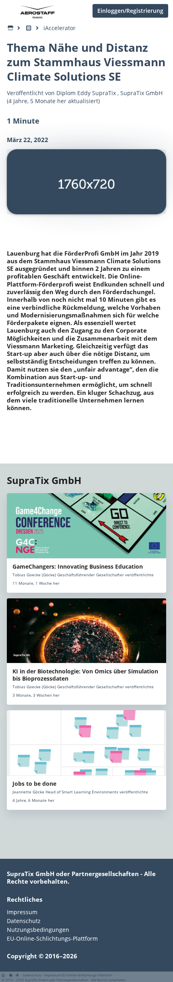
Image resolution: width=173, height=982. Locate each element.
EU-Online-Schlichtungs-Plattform (52, 938)
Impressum (22, 912)
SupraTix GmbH (141, 93)
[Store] (10, 28)
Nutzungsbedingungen (38, 929)
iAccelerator (59, 28)
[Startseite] (5, 975)
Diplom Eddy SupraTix (86, 93)
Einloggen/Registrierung (130, 10)
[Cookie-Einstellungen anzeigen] (11, 975)
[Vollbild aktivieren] (18, 975)
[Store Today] (29, 28)
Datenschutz (24, 921)
